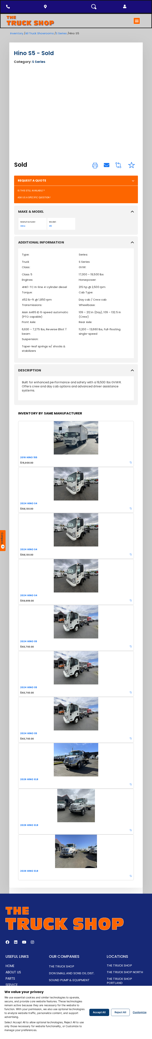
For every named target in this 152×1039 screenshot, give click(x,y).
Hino (22, 225)
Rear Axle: (85, 322)
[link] (95, 166)
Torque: (27, 292)
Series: (83, 254)
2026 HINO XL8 (29, 779)
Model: (53, 221)
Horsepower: (87, 280)
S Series (61, 33)
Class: (26, 267)
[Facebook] (7, 942)
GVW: (82, 267)
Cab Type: (86, 292)
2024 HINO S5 (28, 641)
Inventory (16, 33)
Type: (25, 254)
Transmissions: (32, 305)
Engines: (27, 280)
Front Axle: (29, 322)
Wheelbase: (87, 305)
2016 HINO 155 (28, 457)
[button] (124, 6)
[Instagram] (32, 942)
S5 (50, 225)
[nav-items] (8, 6)
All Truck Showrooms (39, 33)
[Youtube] (24, 942)
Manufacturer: (28, 221)
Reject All (120, 1012)
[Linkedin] (15, 942)
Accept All (99, 1012)
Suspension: (30, 339)
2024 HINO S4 (28, 503)
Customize (139, 1012)
